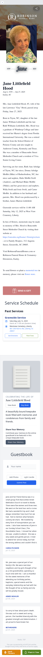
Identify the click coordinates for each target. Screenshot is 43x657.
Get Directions (13, 336)
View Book (12, 405)
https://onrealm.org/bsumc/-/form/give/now (21, 236)
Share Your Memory (16, 442)
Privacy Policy (14, 646)
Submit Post (21, 482)
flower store (30, 274)
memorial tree (32, 270)
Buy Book (25, 405)
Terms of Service (28, 646)
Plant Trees (30, 336)
